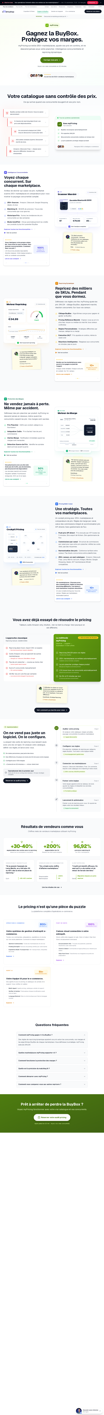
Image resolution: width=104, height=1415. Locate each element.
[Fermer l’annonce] (101, 2)
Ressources (62, 6)
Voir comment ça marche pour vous (51, 710)
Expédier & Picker (29, 11)
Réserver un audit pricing (16, 781)
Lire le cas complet (57, 376)
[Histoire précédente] (6, 261)
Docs (84, 6)
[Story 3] (79, 380)
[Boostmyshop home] (8, 11)
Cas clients (54, 6)
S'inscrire (91, 2)
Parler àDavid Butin (27, 366)
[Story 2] (27, 483)
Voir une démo (90, 1383)
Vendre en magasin (57, 11)
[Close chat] (99, 1365)
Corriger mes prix (51, 60)
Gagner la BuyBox (42, 11)
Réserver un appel (77, 1410)
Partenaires (78, 6)
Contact (47, 6)
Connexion (91, 6)
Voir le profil (94, 1410)
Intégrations (70, 6)
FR (101, 6)
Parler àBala (76, 249)
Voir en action (11, 233)
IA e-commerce (70, 11)
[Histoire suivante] (46, 261)
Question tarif (70, 1388)
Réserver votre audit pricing (53, 1117)
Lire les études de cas (51, 887)
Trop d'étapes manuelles (74, 1383)
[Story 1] (26, 483)
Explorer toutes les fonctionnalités (17, 229)
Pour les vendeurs (8, 6)
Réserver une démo (93, 11)
